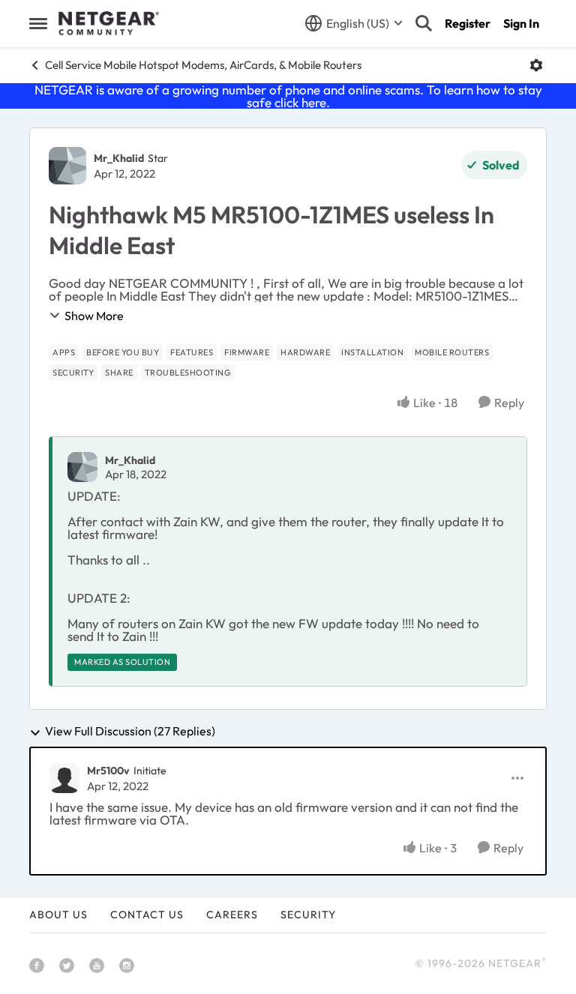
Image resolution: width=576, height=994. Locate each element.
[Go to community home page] (108, 23)
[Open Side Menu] (38, 23)
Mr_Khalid (119, 158)
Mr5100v (108, 770)
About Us (58, 914)
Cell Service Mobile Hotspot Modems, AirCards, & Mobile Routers (203, 65)
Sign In (521, 23)
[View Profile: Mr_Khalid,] (83, 467)
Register (467, 23)
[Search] (424, 23)
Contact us (147, 914)
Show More (94, 316)
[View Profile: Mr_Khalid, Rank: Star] (67, 165)
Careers (232, 914)
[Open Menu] (536, 65)
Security (308, 914)
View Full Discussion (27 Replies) (130, 731)
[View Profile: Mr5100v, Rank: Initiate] (65, 778)
